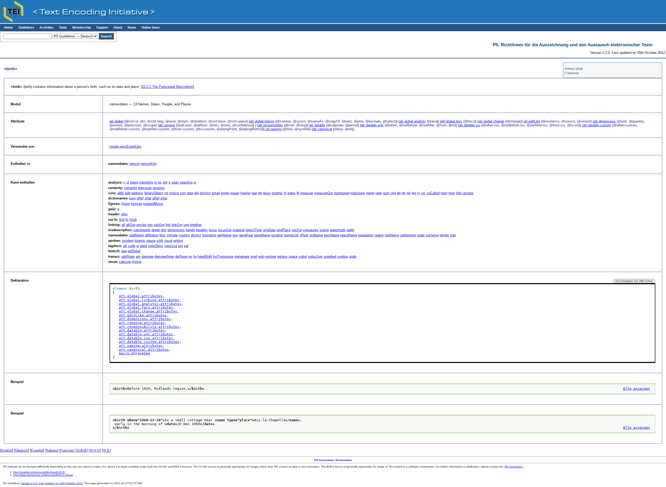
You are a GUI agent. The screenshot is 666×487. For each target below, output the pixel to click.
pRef (155, 198)
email (216, 193)
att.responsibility (270, 125)
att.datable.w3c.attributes (146, 334)
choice (174, 193)
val (186, 246)
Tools (63, 27)
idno (124, 214)
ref (409, 193)
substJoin (315, 256)
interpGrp (146, 182)
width (350, 230)
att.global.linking (262, 121)
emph (225, 193)
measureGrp (323, 193)
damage (147, 256)
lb (298, 193)
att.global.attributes (141, 296)
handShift (205, 256)
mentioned (341, 193)
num (386, 193)
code (131, 246)
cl (127, 182)
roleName (392, 235)
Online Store (151, 27)
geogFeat (246, 235)
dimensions (176, 230)
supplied (330, 256)
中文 (106, 450)
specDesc (155, 246)
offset (304, 235)
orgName (316, 235)
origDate (269, 230)
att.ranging (167, 125)
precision (145, 188)
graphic (277, 193)
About (117, 27)
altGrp (130, 225)
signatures (310, 230)
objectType (254, 230)
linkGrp (177, 225)
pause (151, 241)
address (137, 193)
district (196, 235)
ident (143, 246)
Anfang (569, 68)
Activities (47, 27)
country (184, 235)
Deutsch (21, 450)
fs (127, 220)
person (135, 164)
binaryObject (153, 193)
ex (190, 256)
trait (453, 235)
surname (432, 235)
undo (352, 256)
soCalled (433, 193)
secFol (297, 230)
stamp (324, 230)
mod (254, 256)
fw (195, 256)
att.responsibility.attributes (149, 327)
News (132, 27)
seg (186, 225)
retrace (282, 256)
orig (393, 193)
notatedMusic (153, 204)
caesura (125, 262)
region (379, 235)
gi (137, 246)
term (444, 193)
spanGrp (186, 182)
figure (125, 204)
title (459, 193)
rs (418, 193)
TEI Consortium (324, 460)
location (277, 235)
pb (399, 193)
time (452, 193)
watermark (337, 230)
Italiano (51, 450)
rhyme (136, 262)
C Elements (572, 73)
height (190, 230)
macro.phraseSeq (134, 353)
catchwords (142, 230)
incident (128, 241)
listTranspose (223, 256)
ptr (404, 193)
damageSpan (164, 256)
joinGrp (159, 225)
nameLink (291, 235)
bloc (162, 235)
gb (260, 193)
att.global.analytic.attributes (150, 304)
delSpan (181, 256)
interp (134, 182)
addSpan (128, 256)
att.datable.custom (597, 125)
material (239, 230)
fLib (122, 220)
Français (66, 450)
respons (159, 188)
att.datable (317, 125)
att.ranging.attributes (142, 323)
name (370, 193)
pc (160, 182)
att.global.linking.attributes (149, 300)
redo (261, 256)
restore (271, 256)
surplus (342, 256)
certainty (130, 188)
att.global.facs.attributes (146, 307)
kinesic (140, 241)
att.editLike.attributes (143, 315)
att (125, 246)
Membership (81, 27)
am (138, 256)
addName (137, 235)
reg (414, 193)
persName (331, 235)
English (6, 450)
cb (166, 193)
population (366, 235)
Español (37, 450)
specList (170, 246)
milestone (357, 193)
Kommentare (344, 460)
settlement (408, 235)
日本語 (81, 450)
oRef (140, 198)
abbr (120, 193)
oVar (148, 198)
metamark (241, 256)
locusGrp (225, 230)
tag (180, 246)
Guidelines (26, 27)
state (421, 235)
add (127, 193)
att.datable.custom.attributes (149, 342)
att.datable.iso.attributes (146, 338)
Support (102, 27)
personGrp (148, 164)
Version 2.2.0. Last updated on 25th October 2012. (52, 483)
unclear (468, 193)
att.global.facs (451, 121)
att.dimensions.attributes (145, 319)
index (291, 193)
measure (306, 193)
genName (224, 235)
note (378, 193)
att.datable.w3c (372, 125)
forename (209, 235)
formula (136, 204)
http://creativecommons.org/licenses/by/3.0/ (39, 472)
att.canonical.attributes (144, 350)
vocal (168, 241)
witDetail (134, 251)
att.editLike (532, 121)
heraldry (202, 230)
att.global (116, 121)
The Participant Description (167, 87)
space (293, 256)
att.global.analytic (412, 121)
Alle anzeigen (636, 389)
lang (132, 198)
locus (213, 230)
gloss (267, 193)
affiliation (151, 235)
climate (172, 235)
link (168, 225)
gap (254, 193)
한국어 (95, 450)
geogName (262, 235)
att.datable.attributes (142, 330)
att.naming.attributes (141, 346)
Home (8, 27)
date (190, 193)
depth (156, 230)
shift (160, 241)
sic (423, 193)
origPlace (284, 230)
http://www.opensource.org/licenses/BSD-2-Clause (43, 474)
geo (235, 235)
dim (163, 230)
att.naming (273, 129)
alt (123, 225)
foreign (245, 193)
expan (234, 193)
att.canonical (322, 129)
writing (178, 241)
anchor (141, 225)
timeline (196, 225)
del (196, 193)
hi (285, 193)
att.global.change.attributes (148, 311)
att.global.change (491, 121)
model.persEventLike (125, 146)
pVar (164, 198)
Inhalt (579, 68)
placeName (348, 235)
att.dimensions (605, 121)
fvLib (133, 220)
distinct (205, 193)
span (175, 182)
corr (183, 193)
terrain (444, 235)
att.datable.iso (469, 125)
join (150, 225)
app (124, 251)
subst (303, 256)
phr (165, 182)
